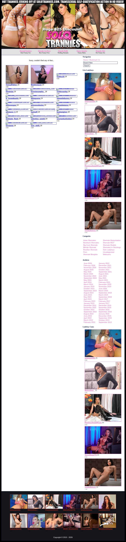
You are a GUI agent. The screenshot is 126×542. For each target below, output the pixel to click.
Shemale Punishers (26, 51)
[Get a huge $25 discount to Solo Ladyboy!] (63, 48)
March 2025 (88, 274)
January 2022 (104, 263)
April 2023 (88, 299)
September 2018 (105, 297)
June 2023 (88, 295)
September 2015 (105, 318)
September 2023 (90, 291)
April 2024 (88, 282)
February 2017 (104, 301)
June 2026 (88, 263)
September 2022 (90, 312)
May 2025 (87, 272)
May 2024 (87, 280)
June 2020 (103, 289)
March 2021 (103, 280)
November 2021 (105, 268)
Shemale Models (109, 245)
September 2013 (105, 322)
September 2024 (90, 278)
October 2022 (89, 310)
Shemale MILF (108, 243)
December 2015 (105, 316)
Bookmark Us (95, 60)
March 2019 (103, 295)
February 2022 (89, 322)
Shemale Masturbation (112, 240)
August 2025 (89, 270)
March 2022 (88, 320)
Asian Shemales (89, 240)
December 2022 (90, 305)
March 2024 (88, 284)
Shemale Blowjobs (90, 254)
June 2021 (103, 276)
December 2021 (105, 265)
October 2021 (104, 270)
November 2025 (90, 268)
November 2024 (90, 276)
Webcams (107, 254)
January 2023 (89, 303)
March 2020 (103, 291)
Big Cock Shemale (90, 245)
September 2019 (105, 293)
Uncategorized (108, 252)
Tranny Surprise (82, 51)
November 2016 (105, 307)
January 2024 (89, 286)
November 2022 (90, 307)
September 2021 (105, 272)
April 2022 (88, 318)
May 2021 (102, 278)
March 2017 (103, 299)
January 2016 (104, 314)
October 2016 (104, 310)
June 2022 (88, 316)
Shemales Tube (100, 51)
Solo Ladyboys (108, 250)
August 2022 (89, 314)
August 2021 (104, 274)
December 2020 (105, 284)
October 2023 (89, 289)
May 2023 (87, 297)
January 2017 (104, 303)
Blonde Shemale (89, 247)
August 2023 (89, 293)
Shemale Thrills (63, 51)
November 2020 (105, 286)
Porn (85, 252)
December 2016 (105, 305)
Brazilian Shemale (90, 250)
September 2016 (105, 312)
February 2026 (89, 265)
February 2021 (104, 282)
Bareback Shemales (91, 243)
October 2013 (104, 320)
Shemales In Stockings (112, 247)
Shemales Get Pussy (44, 51)
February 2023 (89, 301)
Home (85, 60)
